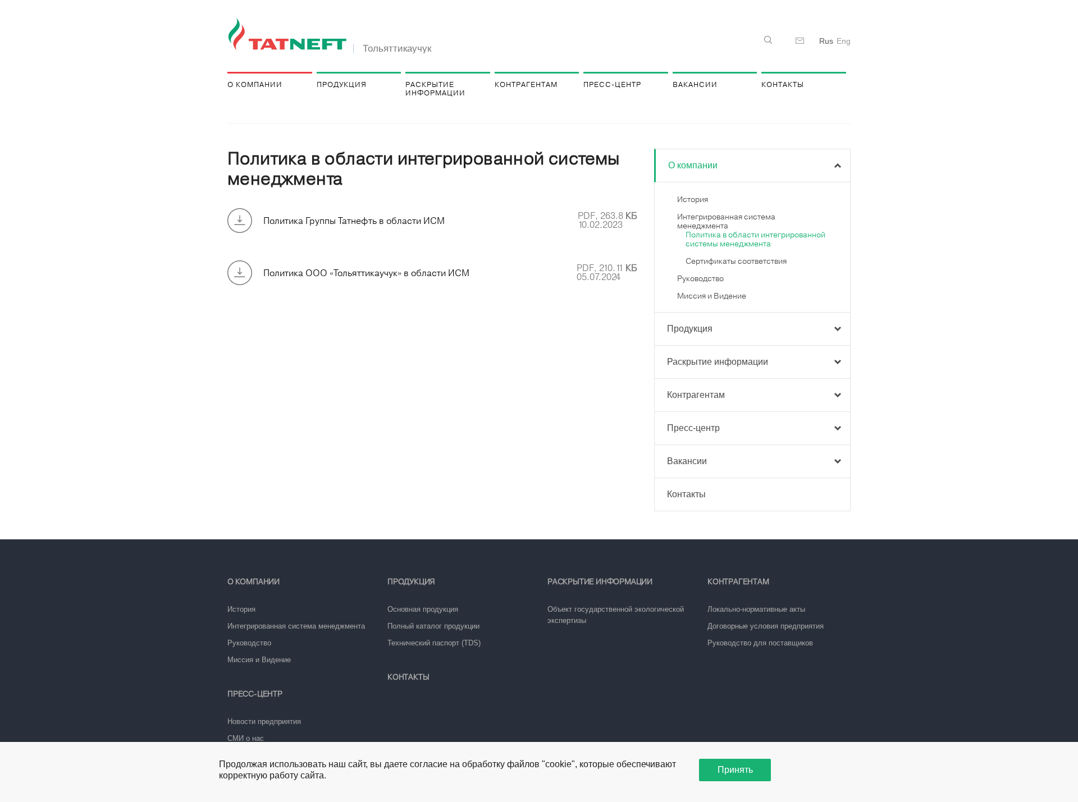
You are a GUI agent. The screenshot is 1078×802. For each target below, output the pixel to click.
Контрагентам (526, 84)
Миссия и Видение (711, 295)
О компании (254, 84)
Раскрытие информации (435, 88)
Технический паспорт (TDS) (434, 643)
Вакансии (695, 84)
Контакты (782, 84)
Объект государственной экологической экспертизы (615, 615)
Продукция (342, 84)
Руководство (700, 278)
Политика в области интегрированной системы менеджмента (755, 239)
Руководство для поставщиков (760, 643)
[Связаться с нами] (800, 41)
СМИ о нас (245, 738)
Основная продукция (422, 609)
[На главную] (289, 35)
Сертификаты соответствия (736, 260)
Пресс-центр (612, 84)
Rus (826, 40)
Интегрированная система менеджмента (726, 221)
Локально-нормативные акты (756, 609)
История (692, 199)
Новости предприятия (264, 721)
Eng (844, 40)
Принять (735, 769)
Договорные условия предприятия (765, 626)
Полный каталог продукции (433, 626)
